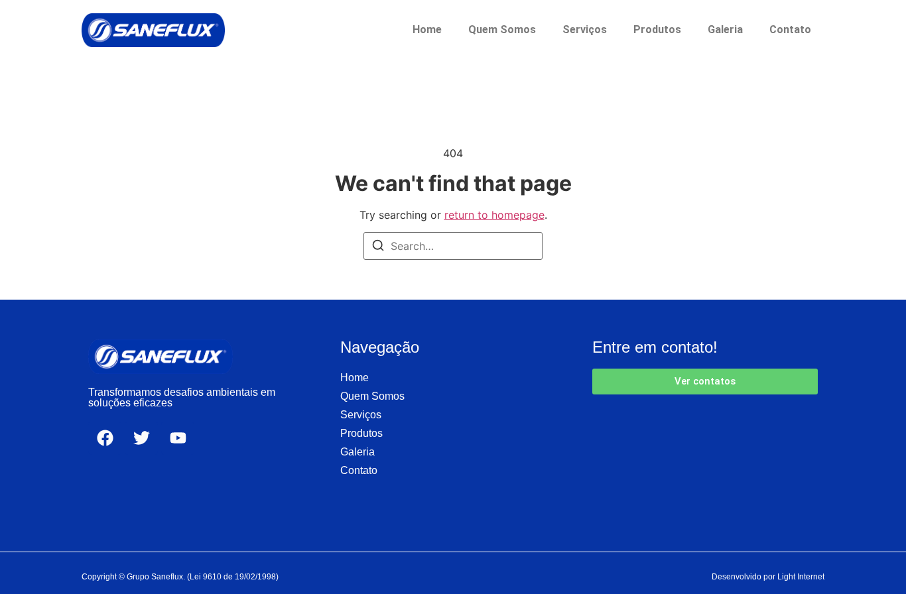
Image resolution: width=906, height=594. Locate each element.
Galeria (725, 29)
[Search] (378, 247)
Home (427, 29)
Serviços (584, 29)
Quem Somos (502, 29)
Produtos (657, 29)
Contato (790, 29)
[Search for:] (453, 246)
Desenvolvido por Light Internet (768, 576)
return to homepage (494, 214)
